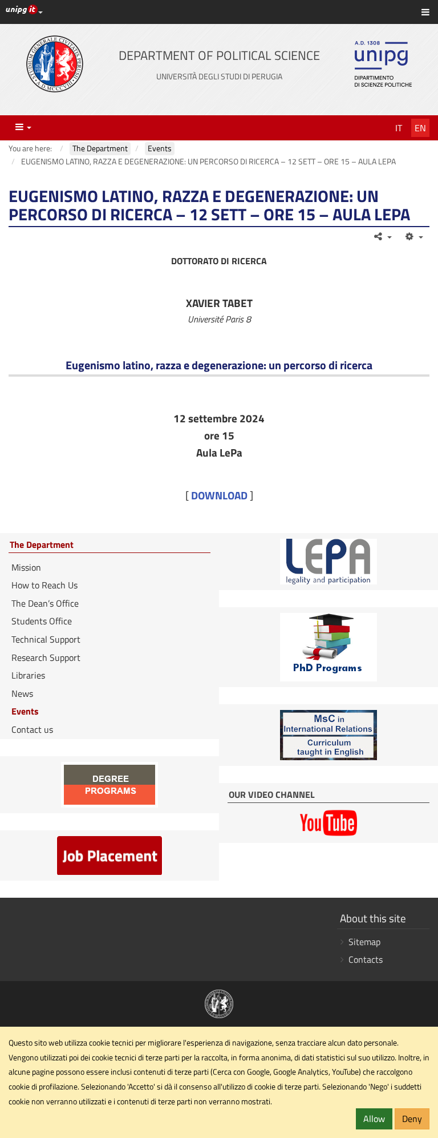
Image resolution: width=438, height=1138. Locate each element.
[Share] (382, 236)
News (22, 693)
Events (25, 711)
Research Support (45, 657)
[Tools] (413, 236)
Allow (374, 1118)
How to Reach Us (44, 585)
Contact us (32, 729)
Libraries (28, 675)
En (420, 128)
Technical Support (45, 639)
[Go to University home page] (54, 63)
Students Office (41, 621)
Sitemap (364, 942)
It (398, 128)
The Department (42, 545)
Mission (26, 567)
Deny (412, 1118)
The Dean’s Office (45, 603)
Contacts (365, 959)
